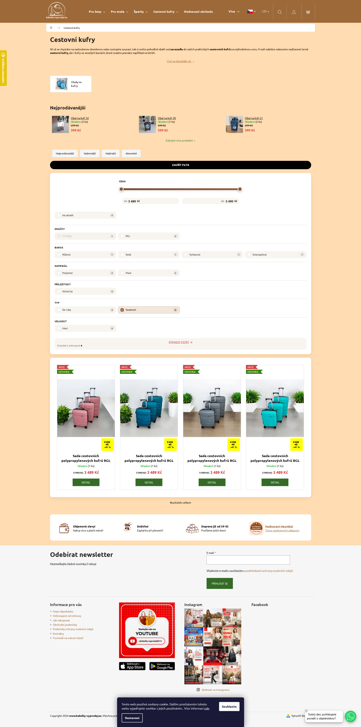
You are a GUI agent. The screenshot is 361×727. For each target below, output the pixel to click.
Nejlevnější (90, 153)
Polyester (87, 272)
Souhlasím (229, 706)
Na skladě (87, 215)
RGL (151, 235)
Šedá (151, 254)
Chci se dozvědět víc (179, 61)
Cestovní (151, 309)
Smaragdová (277, 254)
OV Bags (87, 235)
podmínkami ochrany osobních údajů (269, 570)
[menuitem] (97, 11)
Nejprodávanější (65, 153)
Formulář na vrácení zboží (68, 638)
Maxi (87, 328)
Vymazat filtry (179, 342)
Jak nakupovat (61, 620)
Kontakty (58, 633)
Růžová (87, 254)
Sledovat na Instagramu (215, 689)
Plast (151, 272)
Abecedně (131, 153)
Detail (86, 482)
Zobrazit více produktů (179, 140)
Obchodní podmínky (65, 624)
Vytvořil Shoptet (301, 715)
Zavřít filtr (180, 165)
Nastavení (132, 718)
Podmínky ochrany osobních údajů (73, 629)
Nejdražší (111, 153)
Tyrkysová (214, 254)
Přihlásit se (220, 583)
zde (206, 708)
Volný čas (87, 291)
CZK (264, 11)
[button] (350, 716)
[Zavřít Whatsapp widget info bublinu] (306, 711)
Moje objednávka (63, 611)
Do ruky (87, 309)
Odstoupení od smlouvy (67, 615)
